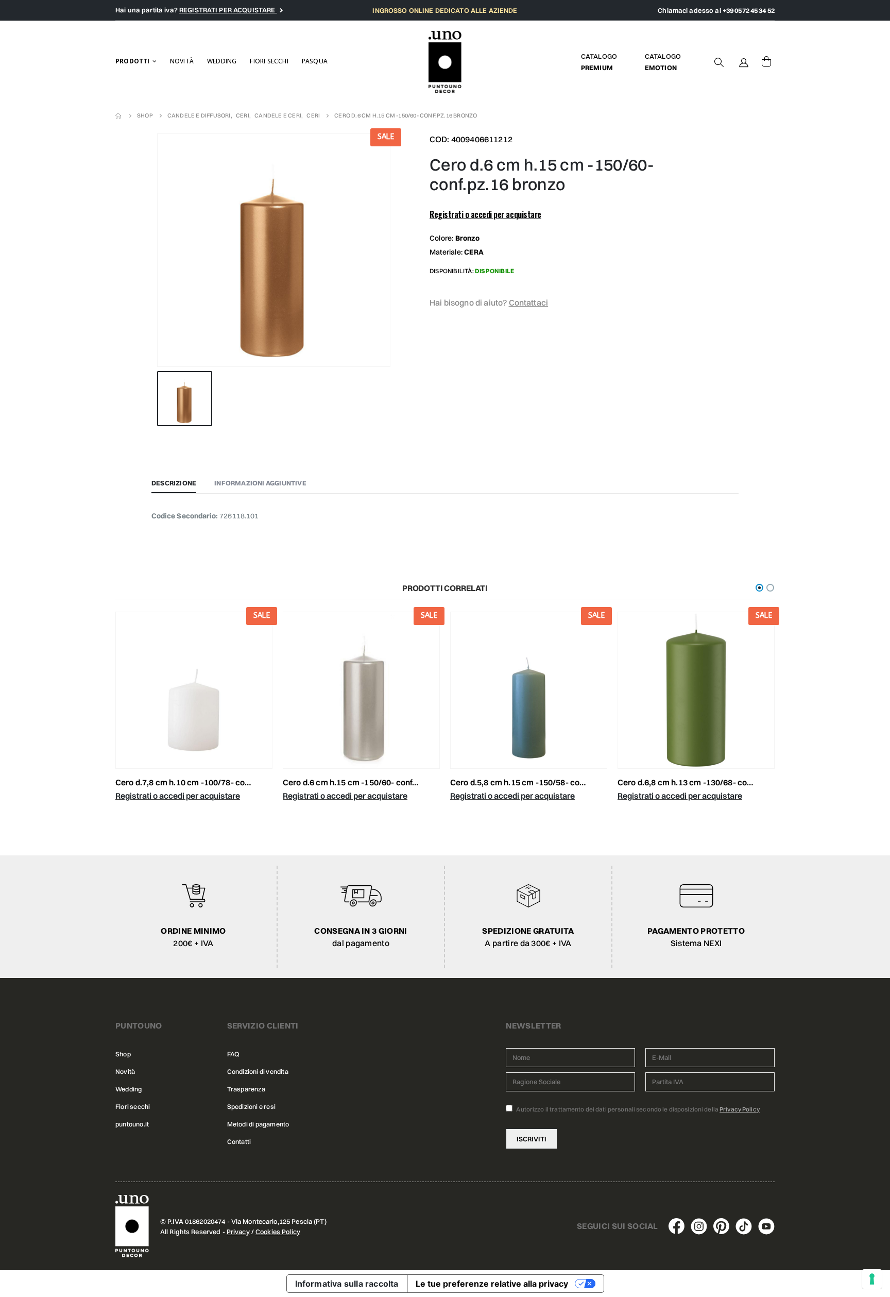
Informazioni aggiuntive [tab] (260, 483)
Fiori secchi (269, 61)
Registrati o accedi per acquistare (485, 214)
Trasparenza (246, 1089)
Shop (123, 1054)
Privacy (238, 1231)
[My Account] (744, 62)
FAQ (233, 1054)
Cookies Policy (277, 1231)
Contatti (239, 1142)
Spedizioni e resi (251, 1106)
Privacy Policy (740, 1109)
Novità (182, 61)
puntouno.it (132, 1124)
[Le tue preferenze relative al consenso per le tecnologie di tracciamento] (872, 1279)
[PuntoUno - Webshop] (445, 62)
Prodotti (132, 61)
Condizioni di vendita (257, 1071)
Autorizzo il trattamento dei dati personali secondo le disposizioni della (637, 1109)
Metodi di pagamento (258, 1124)
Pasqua (315, 61)
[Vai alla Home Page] (119, 115)
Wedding (221, 61)
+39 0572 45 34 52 (749, 10)
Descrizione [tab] (173, 483)
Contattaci (529, 302)
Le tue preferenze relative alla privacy (492, 1283)
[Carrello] (766, 62)
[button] (759, 587)
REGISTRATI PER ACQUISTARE (228, 10)
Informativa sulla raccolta (347, 1283)
